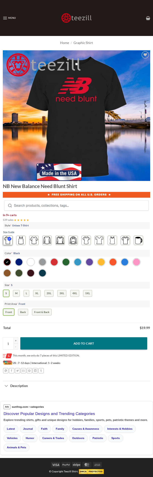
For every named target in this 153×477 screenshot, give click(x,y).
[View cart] (148, 18)
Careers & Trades (53, 438)
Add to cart (84, 343)
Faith (44, 428)
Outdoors (78, 438)
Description (19, 386)
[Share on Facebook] (11, 370)
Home (64, 43)
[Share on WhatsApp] (5, 370)
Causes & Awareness (85, 428)
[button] (9, 18)
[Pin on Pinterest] (29, 370)
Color (12, 253)
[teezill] (76, 18)
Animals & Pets (16, 447)
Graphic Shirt (83, 43)
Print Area (15, 303)
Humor (30, 438)
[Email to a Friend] (23, 370)
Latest (11, 428)
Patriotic (98, 438)
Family (60, 428)
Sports (115, 438)
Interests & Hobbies (119, 428)
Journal (28, 428)
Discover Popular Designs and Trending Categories (49, 413)
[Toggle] (6, 386)
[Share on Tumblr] (41, 370)
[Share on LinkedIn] (35, 370)
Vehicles (12, 438)
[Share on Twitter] (17, 370)
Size (9, 285)
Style (17, 225)
